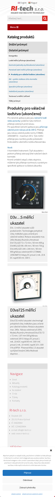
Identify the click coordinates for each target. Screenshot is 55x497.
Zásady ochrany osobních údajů (32, 494)
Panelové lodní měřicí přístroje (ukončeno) (25, 70)
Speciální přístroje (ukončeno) (20, 86)
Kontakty (16, 400)
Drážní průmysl (18, 44)
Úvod (14, 379)
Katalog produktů (19, 386)
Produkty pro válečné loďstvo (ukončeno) (28, 74)
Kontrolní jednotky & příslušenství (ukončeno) (26, 65)
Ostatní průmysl (18, 50)
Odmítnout (27, 480)
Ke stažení (16, 390)
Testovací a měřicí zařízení (19, 96)
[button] (51, 450)
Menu (13, 27)
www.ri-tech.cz (22, 433)
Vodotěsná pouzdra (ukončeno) (21, 91)
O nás (14, 393)
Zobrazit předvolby (27, 487)
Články (15, 397)
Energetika (13, 56)
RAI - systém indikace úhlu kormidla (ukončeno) (23, 80)
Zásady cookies (16, 494)
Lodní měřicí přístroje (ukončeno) (22, 60)
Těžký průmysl (14, 101)
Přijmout (27, 473)
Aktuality (15, 383)
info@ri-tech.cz (24, 430)
